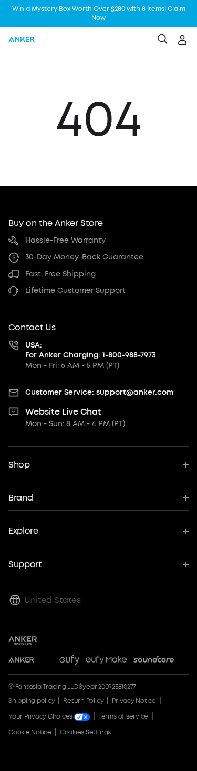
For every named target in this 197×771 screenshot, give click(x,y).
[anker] (21, 40)
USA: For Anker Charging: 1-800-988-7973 (90, 350)
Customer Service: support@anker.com (99, 392)
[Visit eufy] (69, 661)
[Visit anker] (21, 661)
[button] (98, 465)
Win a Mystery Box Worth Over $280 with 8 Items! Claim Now (98, 13)
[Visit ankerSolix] (46, 661)
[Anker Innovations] (22, 640)
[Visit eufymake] (106, 661)
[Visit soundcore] (153, 661)
